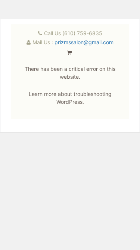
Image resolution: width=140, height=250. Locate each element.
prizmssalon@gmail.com (84, 42)
